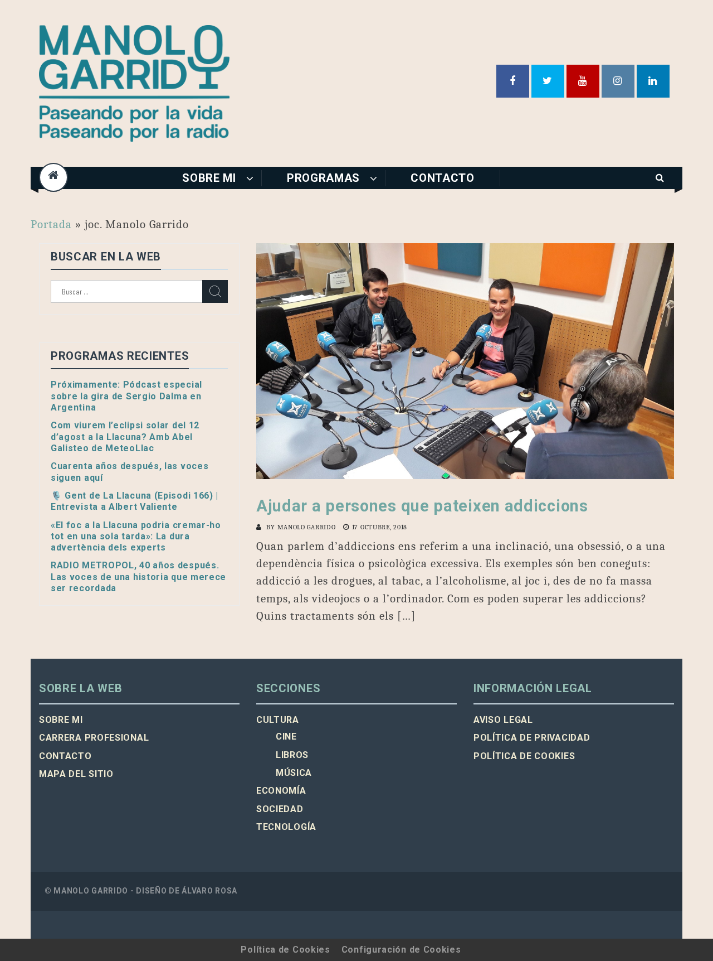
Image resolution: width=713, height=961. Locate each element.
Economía (281, 790)
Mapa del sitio (76, 774)
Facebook (512, 81)
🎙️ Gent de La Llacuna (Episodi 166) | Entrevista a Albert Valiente (134, 501)
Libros (292, 755)
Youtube (583, 81)
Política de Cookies (285, 949)
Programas (323, 178)
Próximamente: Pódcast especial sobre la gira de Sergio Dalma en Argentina (126, 396)
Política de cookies (524, 756)
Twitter (547, 81)
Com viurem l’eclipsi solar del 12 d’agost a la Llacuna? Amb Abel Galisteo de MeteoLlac (125, 436)
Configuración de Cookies (401, 949)
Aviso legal (503, 719)
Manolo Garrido (306, 527)
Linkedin (653, 81)
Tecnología (286, 827)
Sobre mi (209, 178)
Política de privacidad (531, 737)
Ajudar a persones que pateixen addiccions (422, 505)
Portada (51, 224)
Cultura (277, 719)
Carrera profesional (94, 737)
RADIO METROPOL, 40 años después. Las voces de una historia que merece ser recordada (138, 576)
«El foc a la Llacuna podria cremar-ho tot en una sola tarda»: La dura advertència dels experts (136, 536)
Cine (286, 736)
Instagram (618, 81)
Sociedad (280, 809)
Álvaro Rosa (209, 890)
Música (294, 772)
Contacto (443, 178)
